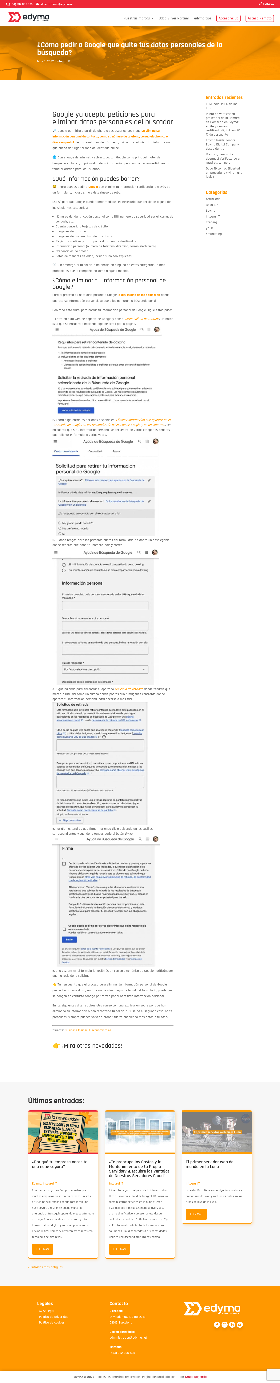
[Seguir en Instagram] (225, 1325)
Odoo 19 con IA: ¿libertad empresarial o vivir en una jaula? (224, 172)
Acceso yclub (228, 18)
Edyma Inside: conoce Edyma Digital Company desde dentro (222, 144)
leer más (42, 1249)
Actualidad (213, 199)
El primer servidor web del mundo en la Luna (210, 1164)
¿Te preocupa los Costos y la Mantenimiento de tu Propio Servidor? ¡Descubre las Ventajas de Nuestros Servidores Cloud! (139, 1169)
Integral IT (63, 61)
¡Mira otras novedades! (92, 1046)
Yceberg (211, 222)
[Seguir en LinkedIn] (232, 1325)
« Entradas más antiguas (45, 1267)
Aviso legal (45, 1311)
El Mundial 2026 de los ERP (221, 106)
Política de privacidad (52, 1317)
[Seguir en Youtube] (240, 1325)
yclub (209, 228)
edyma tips (202, 19)
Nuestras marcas (136, 19)
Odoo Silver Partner (174, 19)
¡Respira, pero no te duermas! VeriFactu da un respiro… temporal (223, 158)
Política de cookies (51, 1322)
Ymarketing (214, 234)
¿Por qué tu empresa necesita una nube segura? (59, 1164)
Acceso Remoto (260, 18)
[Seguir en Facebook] (217, 1325)
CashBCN (212, 205)
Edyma (210, 210)
